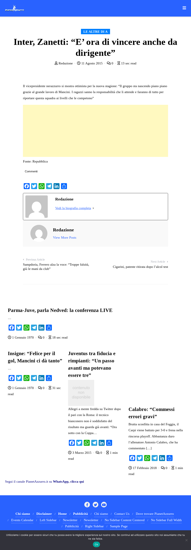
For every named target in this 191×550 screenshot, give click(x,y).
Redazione (66, 63)
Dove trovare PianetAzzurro (155, 514)
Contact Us (121, 514)
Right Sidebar (94, 526)
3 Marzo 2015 (81, 453)
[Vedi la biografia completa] (93, 208)
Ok (96, 544)
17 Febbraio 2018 (145, 468)
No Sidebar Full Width (166, 520)
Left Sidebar (48, 520)
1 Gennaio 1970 (23, 337)
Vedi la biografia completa (73, 208)
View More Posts (64, 237)
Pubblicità (72, 526)
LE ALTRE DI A (95, 32)
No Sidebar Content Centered (125, 520)
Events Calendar (22, 520)
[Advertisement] (95, 131)
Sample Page (119, 526)
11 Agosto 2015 (92, 63)
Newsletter (70, 520)
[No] (186, 540)
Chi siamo (101, 514)
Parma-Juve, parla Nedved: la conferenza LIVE (60, 310)
